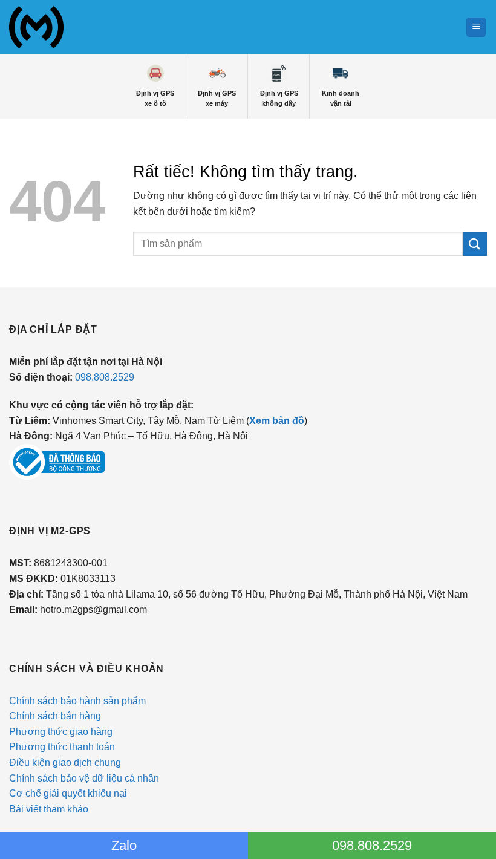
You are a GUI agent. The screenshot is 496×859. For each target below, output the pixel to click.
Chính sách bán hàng (55, 716)
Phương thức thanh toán (62, 747)
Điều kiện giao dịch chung (65, 762)
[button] (476, 28)
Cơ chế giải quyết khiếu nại (68, 793)
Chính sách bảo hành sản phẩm (77, 701)
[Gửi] (475, 244)
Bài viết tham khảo (48, 809)
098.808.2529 (104, 377)
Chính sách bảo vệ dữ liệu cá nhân (84, 778)
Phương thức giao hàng (61, 732)
